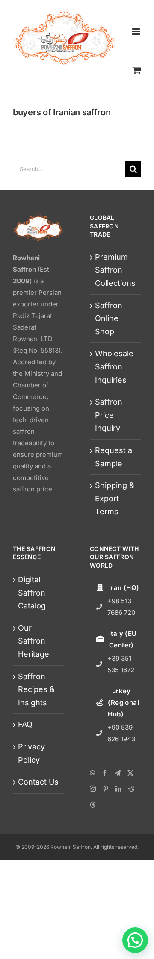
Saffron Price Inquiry (108, 414)
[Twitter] (130, 773)
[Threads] (93, 805)
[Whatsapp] (92, 773)
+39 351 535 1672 (120, 664)
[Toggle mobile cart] (137, 70)
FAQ (25, 724)
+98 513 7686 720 (121, 607)
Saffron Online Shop (108, 318)
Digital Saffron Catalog (32, 592)
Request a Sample (113, 457)
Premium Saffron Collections (115, 270)
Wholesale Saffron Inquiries (114, 366)
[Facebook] (105, 773)
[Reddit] (131, 789)
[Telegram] (118, 773)
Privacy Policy (31, 753)
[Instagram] (93, 789)
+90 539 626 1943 (121, 733)
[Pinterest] (106, 789)
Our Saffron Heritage (33, 641)
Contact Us (38, 781)
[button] (135, 940)
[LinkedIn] (118, 789)
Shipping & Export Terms (114, 498)
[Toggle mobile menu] (136, 31)
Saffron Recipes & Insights (36, 689)
